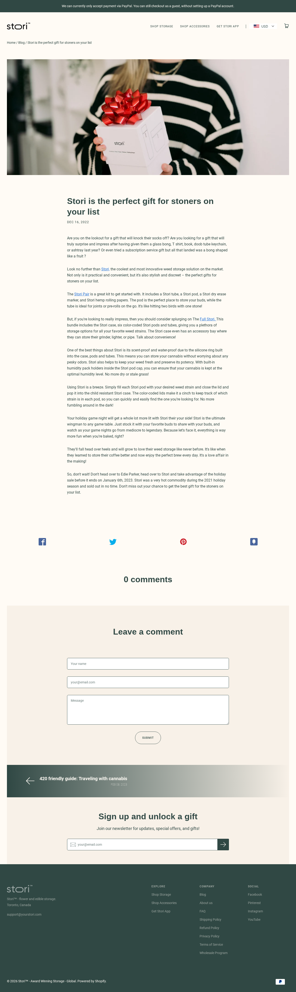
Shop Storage (161, 26)
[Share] (42, 541)
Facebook (255, 894)
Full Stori (207, 319)
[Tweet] (112, 541)
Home (11, 42)
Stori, (105, 269)
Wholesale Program (214, 953)
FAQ (203, 911)
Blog (21, 42)
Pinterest (254, 903)
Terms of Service (211, 944)
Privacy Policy (209, 936)
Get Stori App (228, 26)
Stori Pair (81, 294)
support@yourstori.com (24, 914)
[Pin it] (183, 541)
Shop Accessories (195, 26)
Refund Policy (209, 928)
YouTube (254, 919)
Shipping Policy (210, 919)
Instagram (255, 911)
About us (206, 903)
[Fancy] (254, 541)
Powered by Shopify (91, 981)
